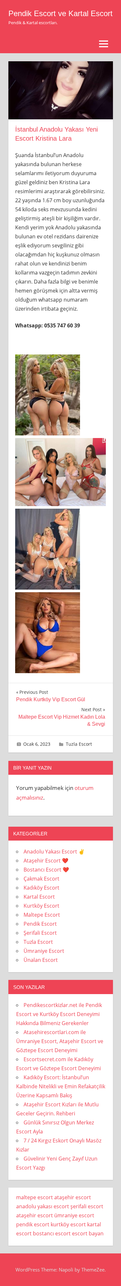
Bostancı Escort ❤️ (46, 869)
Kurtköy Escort (41, 905)
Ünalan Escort (41, 959)
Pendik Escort (40, 923)
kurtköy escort (68, 1224)
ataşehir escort (72, 1197)
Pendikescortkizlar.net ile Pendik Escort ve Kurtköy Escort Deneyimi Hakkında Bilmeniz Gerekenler (59, 1014)
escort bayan (88, 1233)
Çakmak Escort (41, 878)
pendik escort (32, 1224)
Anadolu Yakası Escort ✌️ (54, 851)
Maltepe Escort (42, 914)
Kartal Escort (39, 896)
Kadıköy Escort (41, 887)
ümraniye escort (74, 1215)
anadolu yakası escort (42, 1206)
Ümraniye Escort (44, 950)
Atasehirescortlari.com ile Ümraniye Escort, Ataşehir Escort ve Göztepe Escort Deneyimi (59, 1041)
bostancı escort (52, 1233)
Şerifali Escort (40, 932)
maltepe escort (34, 1197)
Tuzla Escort (79, 744)
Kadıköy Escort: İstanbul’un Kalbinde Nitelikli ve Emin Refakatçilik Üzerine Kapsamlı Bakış (60, 1086)
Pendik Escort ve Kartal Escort (60, 13)
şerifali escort (86, 1206)
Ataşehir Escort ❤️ (46, 860)
